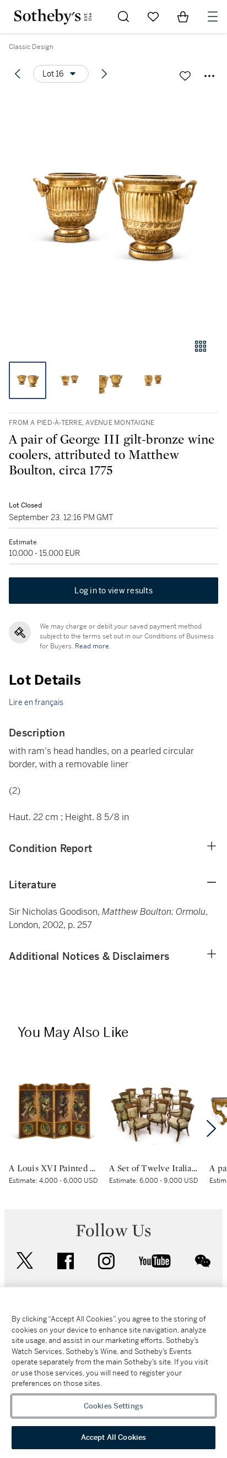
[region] (113, 1372)
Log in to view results (113, 591)
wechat (202, 1261)
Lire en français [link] (36, 702)
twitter (25, 1260)
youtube (155, 1261)
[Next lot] (104, 74)
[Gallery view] (200, 346)
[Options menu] (209, 76)
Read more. (93, 646)
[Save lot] (185, 76)
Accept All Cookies (113, 1437)
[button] (113, 211)
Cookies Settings (113, 1406)
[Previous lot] (18, 74)
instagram (106, 1261)
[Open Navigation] (212, 16)
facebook (65, 1261)
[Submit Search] (123, 16)
